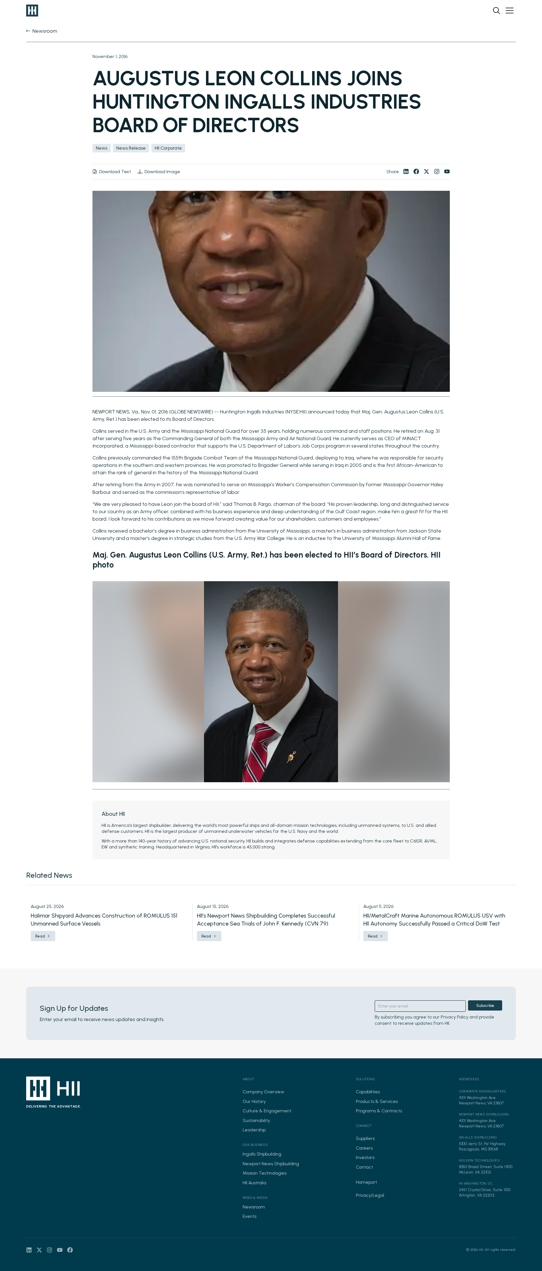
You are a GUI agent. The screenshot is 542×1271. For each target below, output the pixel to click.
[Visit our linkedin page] (406, 171)
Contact (364, 1167)
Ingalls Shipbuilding (262, 1154)
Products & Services (377, 1101)
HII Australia (254, 1182)
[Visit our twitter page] (426, 171)
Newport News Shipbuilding (271, 1163)
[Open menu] (509, 10)
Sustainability (256, 1120)
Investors (365, 1157)
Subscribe (485, 1005)
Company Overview (263, 1091)
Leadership (254, 1130)
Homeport (366, 1182)
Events (249, 1216)
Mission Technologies (265, 1173)
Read (40, 936)
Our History (254, 1101)
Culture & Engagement (267, 1110)
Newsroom (254, 1207)
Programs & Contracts (379, 1110)
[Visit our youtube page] (447, 171)
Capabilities (368, 1091)
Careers (364, 1148)
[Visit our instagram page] (437, 171)
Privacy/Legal (370, 1195)
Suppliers (365, 1138)
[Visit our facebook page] (416, 171)
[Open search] (496, 10)
